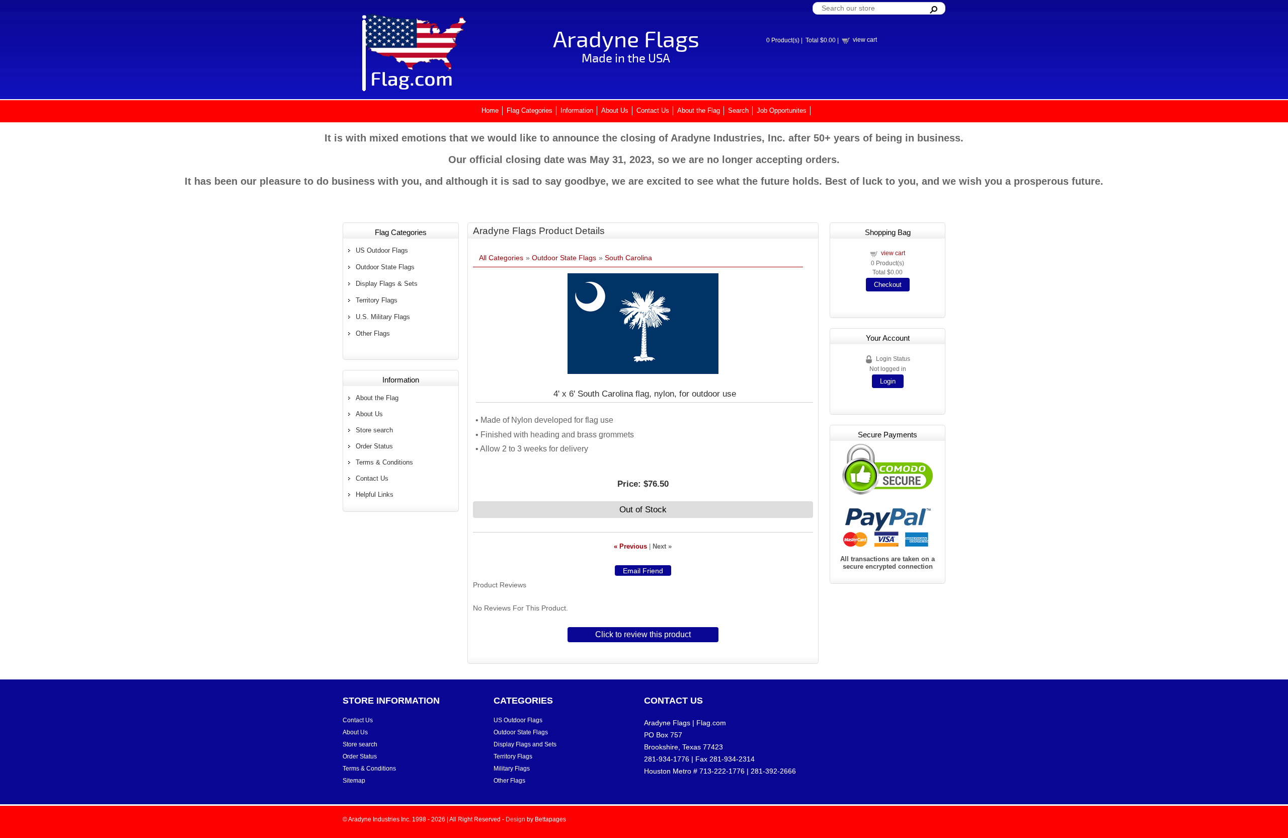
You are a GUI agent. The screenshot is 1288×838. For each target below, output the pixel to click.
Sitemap (354, 780)
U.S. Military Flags (383, 317)
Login (888, 381)
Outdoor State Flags (385, 267)
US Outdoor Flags (382, 250)
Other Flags (373, 333)
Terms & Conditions (384, 462)
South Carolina (628, 258)
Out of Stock (643, 509)
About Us (614, 110)
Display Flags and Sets (525, 744)
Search (738, 110)
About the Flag (698, 110)
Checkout (888, 284)
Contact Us (652, 110)
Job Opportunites (782, 110)
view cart (865, 39)
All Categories (501, 258)
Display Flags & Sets (387, 283)
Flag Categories (529, 110)
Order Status (374, 446)
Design (515, 819)
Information (576, 110)
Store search (374, 430)
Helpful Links (374, 494)
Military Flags (512, 768)
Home (490, 110)
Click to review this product (643, 634)
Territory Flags (376, 300)
